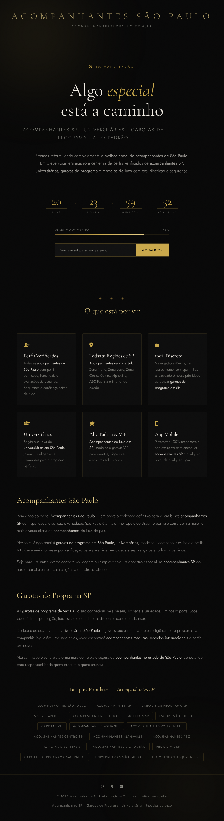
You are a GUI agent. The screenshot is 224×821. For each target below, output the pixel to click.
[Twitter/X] (112, 786)
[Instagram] (102, 786)
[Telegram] (121, 786)
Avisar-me (152, 250)
